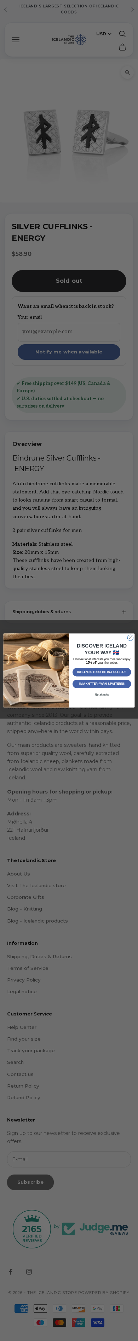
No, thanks (102, 694)
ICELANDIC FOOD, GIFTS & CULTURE (101, 671)
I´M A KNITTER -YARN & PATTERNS (102, 684)
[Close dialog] (130, 638)
